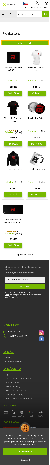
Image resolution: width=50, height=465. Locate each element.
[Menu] (4, 14)
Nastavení (25, 460)
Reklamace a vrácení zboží (16, 390)
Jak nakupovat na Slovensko (17, 378)
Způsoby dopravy (11, 386)
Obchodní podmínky (13, 394)
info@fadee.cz (16, 331)
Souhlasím (27, 451)
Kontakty (7, 357)
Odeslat (25, 286)
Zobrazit (36, 93)
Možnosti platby (11, 382)
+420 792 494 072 (18, 336)
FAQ (5, 374)
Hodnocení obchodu (13, 361)
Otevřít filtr (25, 43)
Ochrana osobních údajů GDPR (18, 398)
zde (33, 444)
